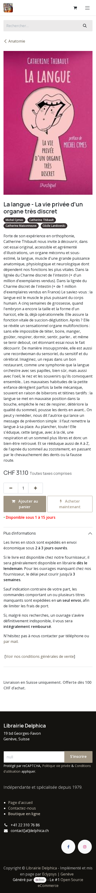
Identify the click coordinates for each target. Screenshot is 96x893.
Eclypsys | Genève (58, 874)
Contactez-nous (22, 808)
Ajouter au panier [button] (27, 504)
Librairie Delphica (41, 868)
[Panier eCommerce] (75, 8)
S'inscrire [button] (78, 756)
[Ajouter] (35, 488)
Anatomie (16, 41)
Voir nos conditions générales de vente (40, 656)
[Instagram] (85, 847)
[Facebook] (68, 847)
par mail (10, 641)
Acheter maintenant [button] (70, 504)
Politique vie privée (56, 765)
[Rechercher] (85, 25)
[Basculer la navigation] (87, 7)
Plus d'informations (19, 533)
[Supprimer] (10, 488)
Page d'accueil (20, 802)
